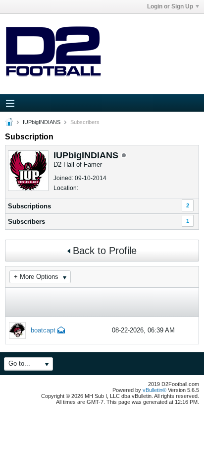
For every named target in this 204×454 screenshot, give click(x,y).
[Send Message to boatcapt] (61, 331)
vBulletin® (154, 390)
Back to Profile (105, 250)
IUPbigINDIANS (41, 122)
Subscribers (26, 221)
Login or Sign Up (170, 6)
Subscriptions (29, 206)
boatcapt (43, 330)
